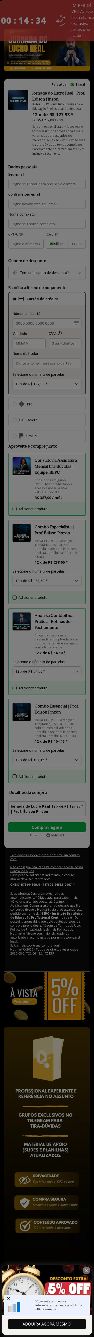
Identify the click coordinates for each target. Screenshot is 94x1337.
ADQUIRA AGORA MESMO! (47, 1324)
